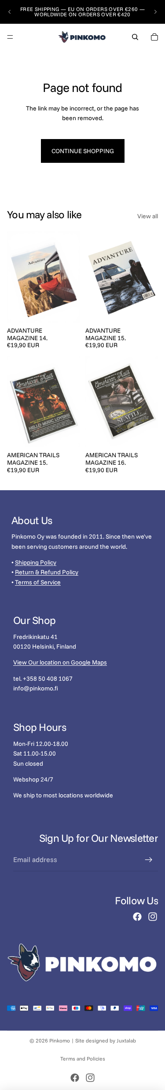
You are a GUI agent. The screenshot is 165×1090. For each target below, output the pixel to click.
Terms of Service (38, 582)
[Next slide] (155, 12)
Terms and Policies (82, 1058)
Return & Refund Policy (46, 572)
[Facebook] (137, 916)
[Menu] (10, 37)
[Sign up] (148, 860)
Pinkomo (59, 1040)
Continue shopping (82, 151)
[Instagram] (152, 916)
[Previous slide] (9, 12)
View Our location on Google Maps (60, 662)
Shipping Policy (35, 562)
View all (147, 216)
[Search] (135, 37)
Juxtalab (126, 1040)
